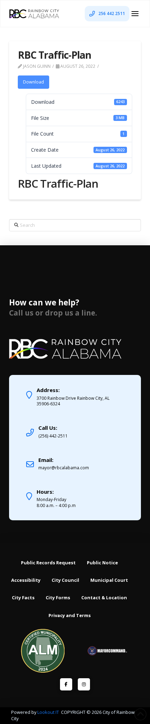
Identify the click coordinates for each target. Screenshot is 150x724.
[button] (135, 13)
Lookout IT (48, 712)
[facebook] (66, 684)
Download (33, 82)
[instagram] (84, 684)
